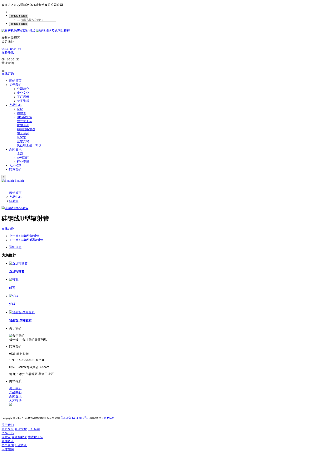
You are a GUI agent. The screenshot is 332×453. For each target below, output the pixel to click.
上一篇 (24, 235)
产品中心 (15, 197)
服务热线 (8, 52)
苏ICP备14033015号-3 (75, 418)
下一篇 (26, 240)
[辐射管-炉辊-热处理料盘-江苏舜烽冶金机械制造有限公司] (166, 31)
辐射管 (13, 201)
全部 (20, 109)
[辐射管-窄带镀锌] (22, 312)
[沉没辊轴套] (18, 263)
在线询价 (8, 228)
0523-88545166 (11, 48)
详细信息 (15, 247)
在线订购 (8, 73)
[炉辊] (13, 296)
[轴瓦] (13, 279)
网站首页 (15, 80)
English (19, 180)
